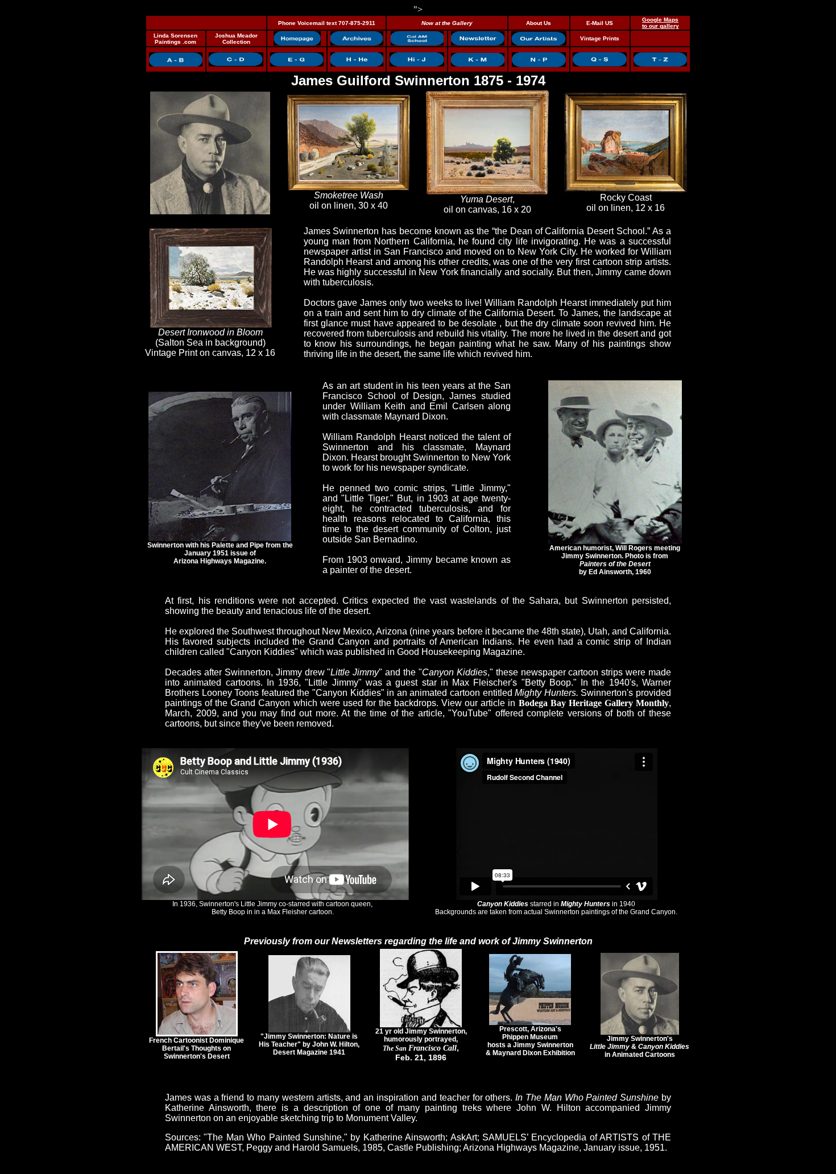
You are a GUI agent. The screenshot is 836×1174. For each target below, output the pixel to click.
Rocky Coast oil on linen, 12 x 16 (625, 203)
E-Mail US (599, 23)
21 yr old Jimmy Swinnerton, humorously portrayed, (421, 1044)
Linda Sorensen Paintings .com (175, 38)
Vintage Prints (599, 38)
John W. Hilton (548, 1108)
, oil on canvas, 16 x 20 (487, 204)
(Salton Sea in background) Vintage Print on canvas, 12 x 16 (210, 342)
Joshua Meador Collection (236, 38)
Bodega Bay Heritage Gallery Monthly (594, 703)
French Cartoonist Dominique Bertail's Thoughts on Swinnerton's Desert (196, 1048)
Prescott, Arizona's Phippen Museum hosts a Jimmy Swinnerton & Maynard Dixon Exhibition (530, 1041)
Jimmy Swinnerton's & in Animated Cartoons (639, 1047)
